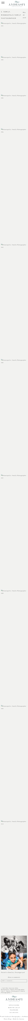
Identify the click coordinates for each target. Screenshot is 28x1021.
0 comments (14, 977)
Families (11, 972)
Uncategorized (20, 972)
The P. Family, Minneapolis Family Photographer (13, 992)
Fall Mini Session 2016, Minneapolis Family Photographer (13, 989)
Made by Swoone (18, 1019)
